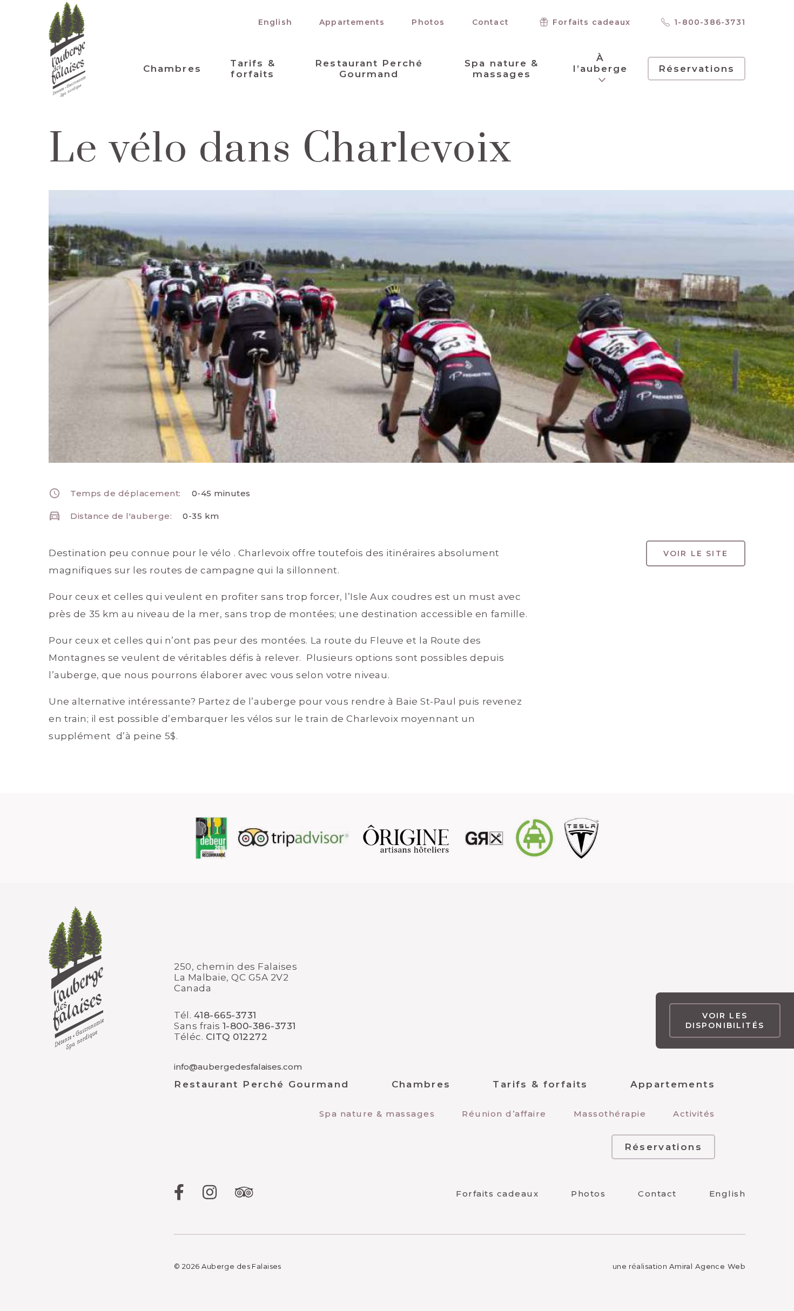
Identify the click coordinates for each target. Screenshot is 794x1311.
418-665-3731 (225, 1015)
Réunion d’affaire (504, 1114)
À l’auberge (600, 63)
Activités (694, 1114)
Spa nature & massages (502, 68)
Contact (490, 22)
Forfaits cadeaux (591, 22)
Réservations (696, 68)
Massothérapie (610, 1114)
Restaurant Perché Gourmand (369, 68)
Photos (428, 22)
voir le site (695, 553)
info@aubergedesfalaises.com (238, 1067)
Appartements (352, 22)
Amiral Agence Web (707, 1266)
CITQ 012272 (237, 1036)
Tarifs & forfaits (252, 68)
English (275, 22)
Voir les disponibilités (724, 1020)
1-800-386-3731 (709, 22)
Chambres (172, 68)
